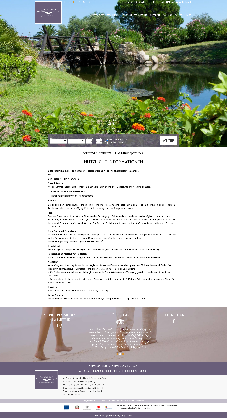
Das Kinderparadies (129, 153)
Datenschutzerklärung (91, 371)
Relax (124, 15)
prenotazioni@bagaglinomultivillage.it (173, 2)
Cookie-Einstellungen (137, 371)
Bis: (69, 138)
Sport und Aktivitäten (96, 153)
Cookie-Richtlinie (114, 371)
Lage (188, 15)
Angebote (155, 15)
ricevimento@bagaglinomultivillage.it (86, 391)
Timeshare (94, 366)
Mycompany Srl (124, 415)
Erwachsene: (91, 138)
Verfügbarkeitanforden (118, 140)
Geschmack (113, 15)
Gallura (167, 15)
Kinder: (99, 138)
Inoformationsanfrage (117, 143)
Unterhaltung (138, 15)
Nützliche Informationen (116, 366)
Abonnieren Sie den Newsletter (60, 317)
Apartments (97, 15)
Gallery (179, 15)
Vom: (51, 138)
